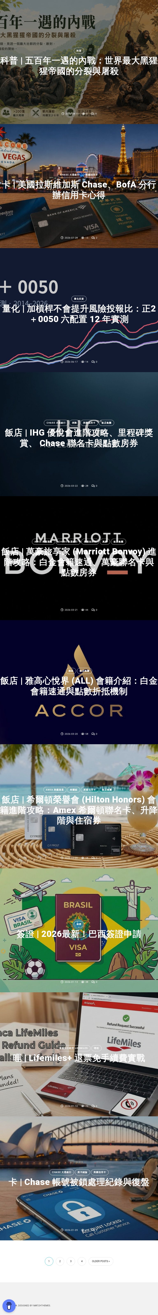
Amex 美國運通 (43, 541)
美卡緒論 (82, 1172)
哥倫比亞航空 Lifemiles (73, 1048)
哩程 (96, 1048)
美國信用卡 (92, 174)
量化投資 (79, 298)
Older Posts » (101, 1261)
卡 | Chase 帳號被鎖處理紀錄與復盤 (79, 1182)
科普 (79, 50)
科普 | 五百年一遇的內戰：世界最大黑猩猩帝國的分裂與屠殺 (79, 65)
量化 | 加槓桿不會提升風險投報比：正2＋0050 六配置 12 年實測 (79, 313)
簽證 (79, 924)
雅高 (71, 671)
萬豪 (104, 541)
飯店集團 (107, 423)
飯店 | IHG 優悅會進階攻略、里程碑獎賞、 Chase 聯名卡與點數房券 (79, 438)
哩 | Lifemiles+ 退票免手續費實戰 (79, 1058)
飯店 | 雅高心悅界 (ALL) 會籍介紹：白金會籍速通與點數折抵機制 (79, 686)
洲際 (74, 423)
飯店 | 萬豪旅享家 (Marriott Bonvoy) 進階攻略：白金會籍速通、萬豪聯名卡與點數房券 (79, 561)
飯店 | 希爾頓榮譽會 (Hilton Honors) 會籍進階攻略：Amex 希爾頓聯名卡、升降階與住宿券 (79, 809)
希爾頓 (73, 789)
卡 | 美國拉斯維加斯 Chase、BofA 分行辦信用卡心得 (79, 189)
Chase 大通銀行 (69, 174)
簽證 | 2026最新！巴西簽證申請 (79, 934)
